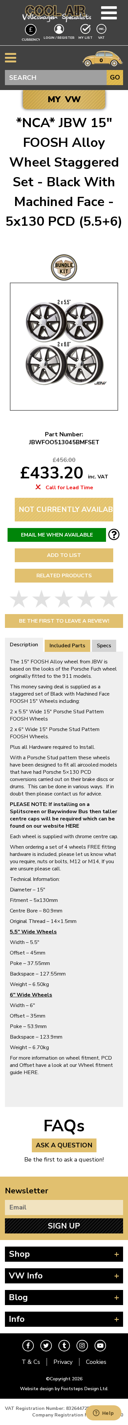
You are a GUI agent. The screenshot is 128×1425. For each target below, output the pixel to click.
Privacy (63, 1362)
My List (85, 37)
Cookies (96, 1362)
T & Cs (31, 1362)
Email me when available (57, 535)
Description (24, 644)
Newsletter (26, 1190)
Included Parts (67, 645)
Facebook (28, 1345)
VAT (102, 37)
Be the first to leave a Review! (64, 621)
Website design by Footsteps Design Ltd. (64, 1389)
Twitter (46, 1345)
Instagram (82, 1345)
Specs (104, 645)
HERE (31, 1072)
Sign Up (64, 1226)
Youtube (100, 1345)
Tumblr (64, 1345)
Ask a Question (64, 1145)
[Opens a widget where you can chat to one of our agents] (103, 1413)
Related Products (64, 575)
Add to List (64, 555)
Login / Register (59, 37)
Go (115, 77)
